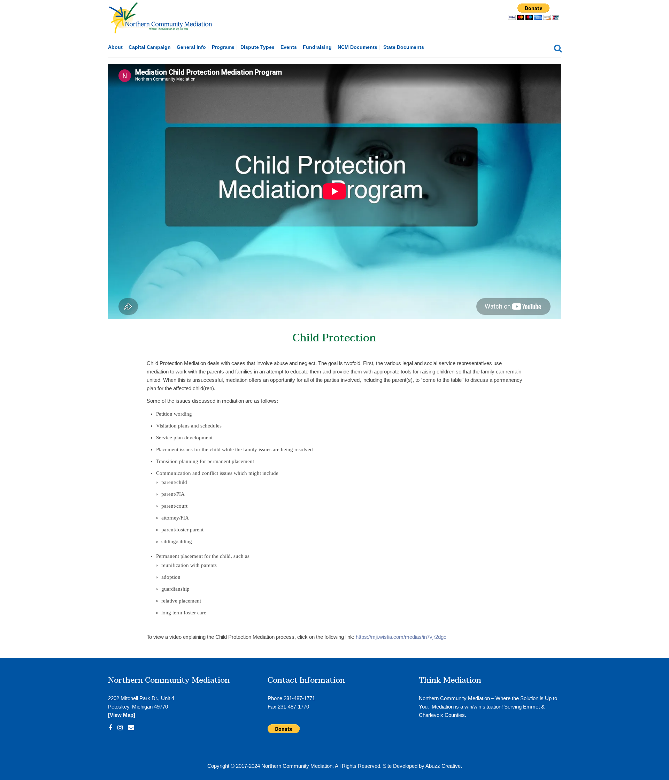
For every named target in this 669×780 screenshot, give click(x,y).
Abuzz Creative (443, 766)
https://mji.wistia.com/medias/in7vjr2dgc (401, 637)
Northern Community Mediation (296, 766)
